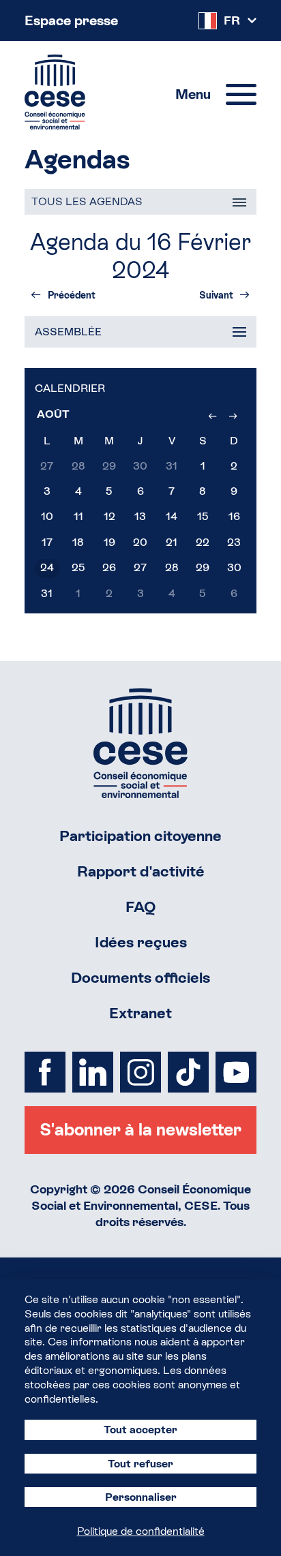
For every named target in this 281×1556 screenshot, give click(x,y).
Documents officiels (140, 977)
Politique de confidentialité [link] (141, 1531)
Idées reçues (141, 942)
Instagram (140, 1072)
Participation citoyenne (140, 835)
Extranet (140, 1013)
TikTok (188, 1072)
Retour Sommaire (140, 743)
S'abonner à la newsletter (140, 1130)
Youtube (236, 1072)
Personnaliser (141, 1497)
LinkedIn (92, 1072)
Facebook (45, 1072)
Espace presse (71, 20)
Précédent (71, 295)
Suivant (216, 295)
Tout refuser (140, 1463)
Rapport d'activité (141, 871)
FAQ (140, 906)
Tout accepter (140, 1429)
